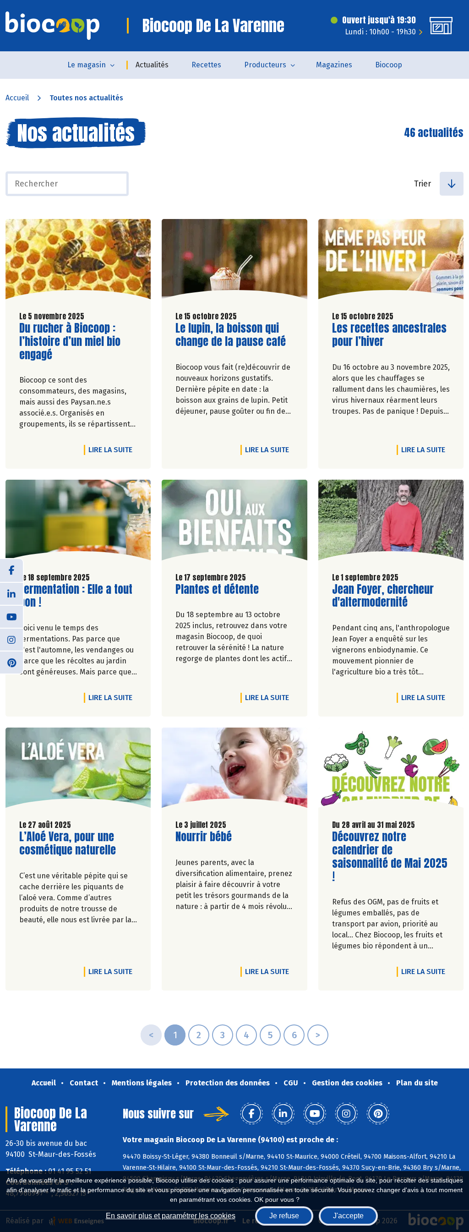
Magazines (334, 64)
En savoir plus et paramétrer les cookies (170, 1216)
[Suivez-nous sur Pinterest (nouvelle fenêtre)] (11, 662)
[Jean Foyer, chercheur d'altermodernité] (391, 522)
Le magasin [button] (86, 64)
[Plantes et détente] (234, 522)
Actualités (152, 64)
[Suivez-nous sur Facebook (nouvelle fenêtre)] (11, 570)
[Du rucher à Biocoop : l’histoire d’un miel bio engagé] (78, 261)
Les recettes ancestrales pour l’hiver (389, 335)
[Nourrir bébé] (234, 770)
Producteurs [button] (265, 64)
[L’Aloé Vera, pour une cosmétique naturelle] (78, 770)
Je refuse (284, 1216)
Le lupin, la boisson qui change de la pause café (230, 335)
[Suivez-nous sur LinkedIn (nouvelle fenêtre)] (11, 593)
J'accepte (348, 1216)
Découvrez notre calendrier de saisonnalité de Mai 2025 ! (389, 856)
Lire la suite (112, 449)
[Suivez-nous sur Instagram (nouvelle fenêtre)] (11, 639)
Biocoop (388, 64)
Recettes (206, 64)
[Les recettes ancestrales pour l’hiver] (391, 261)
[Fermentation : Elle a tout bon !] (78, 522)
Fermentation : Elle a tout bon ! (75, 596)
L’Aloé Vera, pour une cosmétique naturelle (71, 843)
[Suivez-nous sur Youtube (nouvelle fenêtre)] (11, 616)
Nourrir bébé (203, 836)
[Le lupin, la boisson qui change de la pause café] (234, 261)
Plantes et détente (217, 589)
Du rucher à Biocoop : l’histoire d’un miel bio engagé (71, 341)
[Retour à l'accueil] (52, 25)
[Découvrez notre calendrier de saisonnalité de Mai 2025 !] (391, 770)
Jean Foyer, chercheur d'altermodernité (384, 596)
